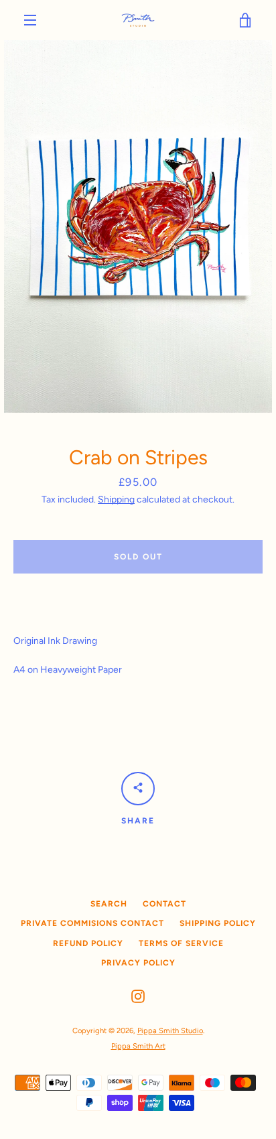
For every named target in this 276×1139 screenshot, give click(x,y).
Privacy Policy (138, 962)
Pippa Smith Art (138, 1046)
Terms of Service (181, 943)
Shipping (116, 499)
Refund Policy (88, 943)
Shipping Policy (218, 923)
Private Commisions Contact (92, 923)
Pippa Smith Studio (170, 1030)
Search (108, 904)
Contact (164, 904)
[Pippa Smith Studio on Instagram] (138, 996)
